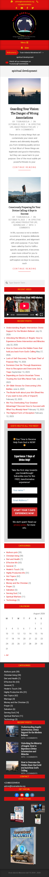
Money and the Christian (17, 583)
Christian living (12, 556)
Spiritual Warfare (13, 596)
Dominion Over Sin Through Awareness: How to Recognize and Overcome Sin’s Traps (24, 368)
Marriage (10, 579)
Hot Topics (11, 576)
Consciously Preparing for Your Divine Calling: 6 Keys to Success (24, 210)
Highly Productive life (25, 127)
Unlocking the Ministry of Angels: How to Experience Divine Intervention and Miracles (31, 748)
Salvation (10, 590)
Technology (11, 600)
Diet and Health (13, 559)
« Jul (6, 655)
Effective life (12, 562)
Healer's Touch (12, 569)
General (9, 566)
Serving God (19, 225)
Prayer (9, 586)
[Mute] (37, 314)
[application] (24, 305)
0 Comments (27, 130)
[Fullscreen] (41, 314)
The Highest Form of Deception (20, 413)
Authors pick (12, 552)
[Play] (7, 314)
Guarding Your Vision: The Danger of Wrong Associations (24, 113)
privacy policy (20, 525)
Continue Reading (24, 167)
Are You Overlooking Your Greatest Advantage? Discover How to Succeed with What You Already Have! (25, 406)
